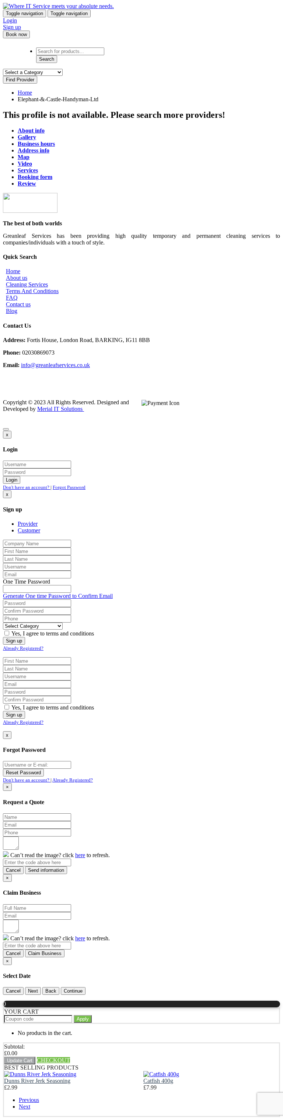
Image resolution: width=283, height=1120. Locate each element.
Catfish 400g (158, 1081)
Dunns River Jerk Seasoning (37, 1081)
